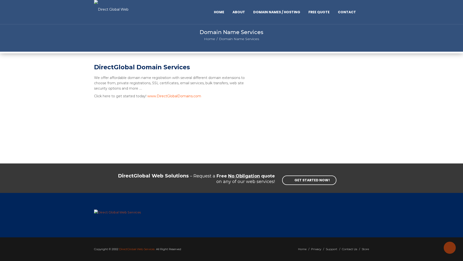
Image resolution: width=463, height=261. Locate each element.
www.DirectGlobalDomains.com (174, 96)
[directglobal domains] (313, 114)
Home (209, 39)
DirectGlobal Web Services (137, 249)
